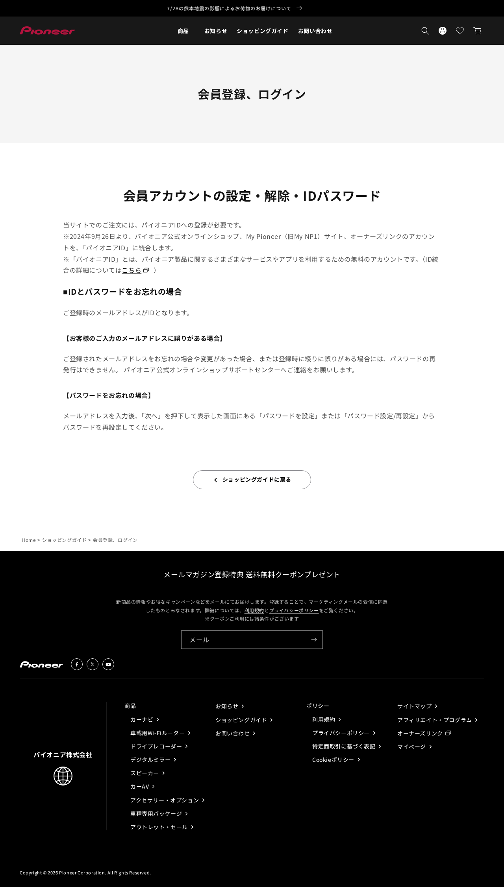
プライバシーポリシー (294, 609)
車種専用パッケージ (156, 813)
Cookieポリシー (334, 759)
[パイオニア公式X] (92, 664)
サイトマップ (415, 706)
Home (29, 539)
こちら (131, 270)
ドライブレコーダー (156, 746)
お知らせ (227, 706)
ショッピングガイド (64, 539)
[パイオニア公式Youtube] (108, 664)
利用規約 (254, 609)
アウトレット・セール (159, 827)
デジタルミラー (151, 759)
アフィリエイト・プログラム (435, 720)
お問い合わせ (233, 733)
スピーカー (145, 773)
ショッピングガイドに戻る (256, 479)
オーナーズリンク (420, 733)
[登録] (313, 639)
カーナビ (142, 719)
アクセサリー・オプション (165, 800)
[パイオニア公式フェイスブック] (77, 664)
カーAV (140, 786)
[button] (183, 31)
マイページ (412, 746)
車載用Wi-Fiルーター (158, 733)
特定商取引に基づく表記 (344, 746)
